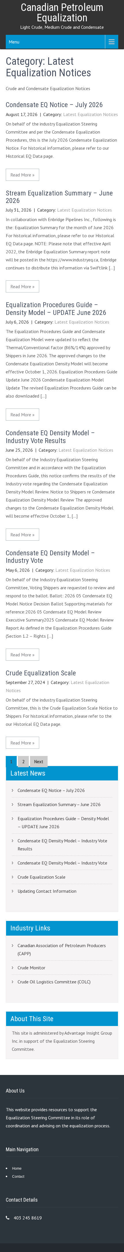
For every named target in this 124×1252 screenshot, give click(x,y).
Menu (14, 42)
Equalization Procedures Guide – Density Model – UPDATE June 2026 (56, 308)
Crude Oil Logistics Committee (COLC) (54, 982)
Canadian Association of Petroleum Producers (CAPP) (62, 949)
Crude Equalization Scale (41, 673)
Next (38, 761)
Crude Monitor (31, 967)
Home (17, 1168)
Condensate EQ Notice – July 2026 (54, 105)
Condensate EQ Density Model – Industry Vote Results (50, 436)
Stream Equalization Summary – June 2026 (59, 197)
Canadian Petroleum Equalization (62, 12)
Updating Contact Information (47, 891)
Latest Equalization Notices (90, 114)
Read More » (22, 175)
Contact (18, 1177)
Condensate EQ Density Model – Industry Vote (50, 557)
